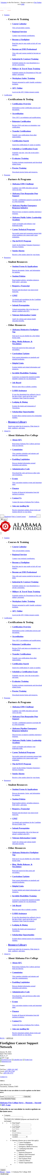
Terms (8, 1172)
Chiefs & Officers (24, 1160)
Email (2, 1096)
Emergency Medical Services (28, 1146)
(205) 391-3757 (8, 1073)
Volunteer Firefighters (26, 1144)
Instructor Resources (25, 1152)
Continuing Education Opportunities (24, 1149)
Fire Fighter (37, 2)
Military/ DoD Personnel (27, 1154)
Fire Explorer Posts (25, 1158)
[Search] (2, 516)
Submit (3, 1170)
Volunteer (4, 2)
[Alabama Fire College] (5, 10)
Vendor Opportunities (26, 1162)
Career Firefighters (25, 1142)
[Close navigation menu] (1, 533)
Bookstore (7, 516)
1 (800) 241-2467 (12, 1069)
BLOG (2, 1038)
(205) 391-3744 (9, 1071)
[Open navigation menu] (38, 516)
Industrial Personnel (25, 1156)
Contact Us (3, 1077)
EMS (22, 4)
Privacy (2, 1172)
